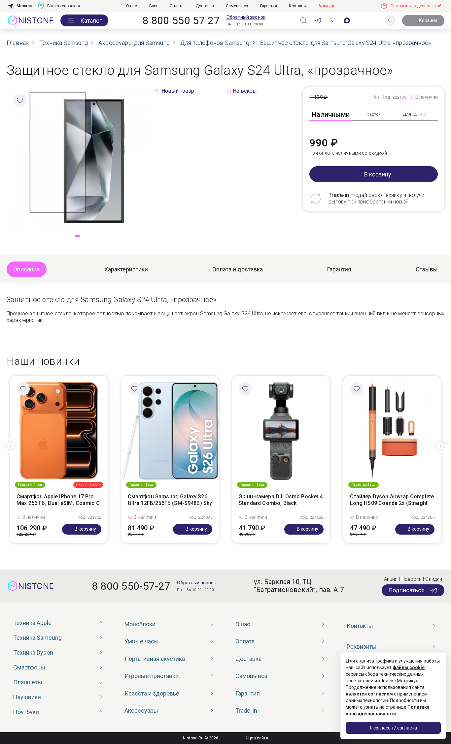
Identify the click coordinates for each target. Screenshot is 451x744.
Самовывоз (237, 6)
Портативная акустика (154, 658)
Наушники (27, 697)
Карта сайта (256, 738)
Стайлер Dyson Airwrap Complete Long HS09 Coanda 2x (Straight (392, 500)
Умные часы (141, 641)
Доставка (205, 6)
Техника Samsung (37, 637)
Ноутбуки (26, 711)
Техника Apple (32, 622)
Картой (373, 114)
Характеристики (126, 269)
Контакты (298, 6)
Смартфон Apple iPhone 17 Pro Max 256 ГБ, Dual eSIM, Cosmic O (58, 500)
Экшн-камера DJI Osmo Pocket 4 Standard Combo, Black (281, 500)
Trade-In (246, 710)
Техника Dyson (33, 652)
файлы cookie (409, 667)
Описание (26, 269)
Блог (153, 6)
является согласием (369, 694)
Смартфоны (29, 667)
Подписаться (406, 590)
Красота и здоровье (151, 693)
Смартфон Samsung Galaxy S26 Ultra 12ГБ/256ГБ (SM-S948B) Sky (170, 500)
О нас (131, 6)
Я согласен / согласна (393, 727)
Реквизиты (362, 646)
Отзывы (427, 269)
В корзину (377, 174)
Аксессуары (141, 710)
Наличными (331, 114)
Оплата (177, 6)
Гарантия (268, 6)
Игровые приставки (151, 675)
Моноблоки (140, 624)
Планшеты (27, 682)
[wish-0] (390, 20)
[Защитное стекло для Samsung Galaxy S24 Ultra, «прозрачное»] (77, 157)
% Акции (326, 6)
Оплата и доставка (237, 269)
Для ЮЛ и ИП (416, 114)
